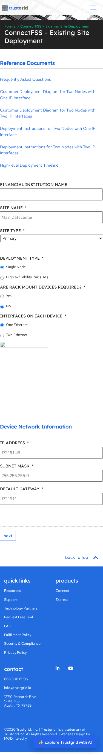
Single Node (16, 267)
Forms (9, 26)
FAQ (8, 626)
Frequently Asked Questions (25, 79)
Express (62, 599)
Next (8, 535)
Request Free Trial (18, 617)
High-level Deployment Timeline (29, 165)
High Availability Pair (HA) (27, 277)
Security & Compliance (22, 643)
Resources (12, 590)
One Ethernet (17, 324)
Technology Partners (21, 608)
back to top (77, 557)
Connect (62, 590)
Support (11, 599)
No (8, 306)
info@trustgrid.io (17, 687)
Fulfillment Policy (17, 634)
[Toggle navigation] (93, 7)
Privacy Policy (15, 652)
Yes (9, 295)
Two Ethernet (16, 334)
